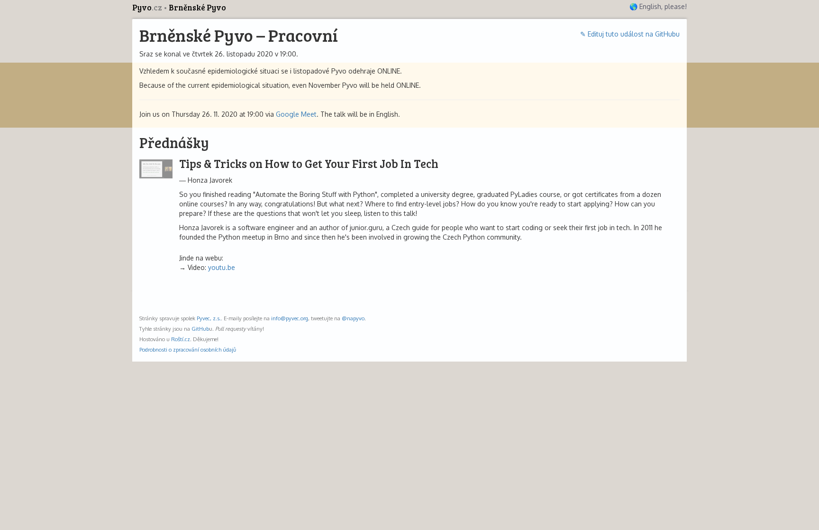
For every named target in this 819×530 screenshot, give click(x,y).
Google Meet (296, 114)
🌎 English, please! (658, 6)
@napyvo (353, 318)
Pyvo (147, 7)
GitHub (200, 328)
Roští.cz (180, 339)
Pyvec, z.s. (209, 318)
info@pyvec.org (289, 318)
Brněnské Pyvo (197, 7)
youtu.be (221, 267)
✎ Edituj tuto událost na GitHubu (630, 34)
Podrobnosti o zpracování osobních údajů (187, 349)
